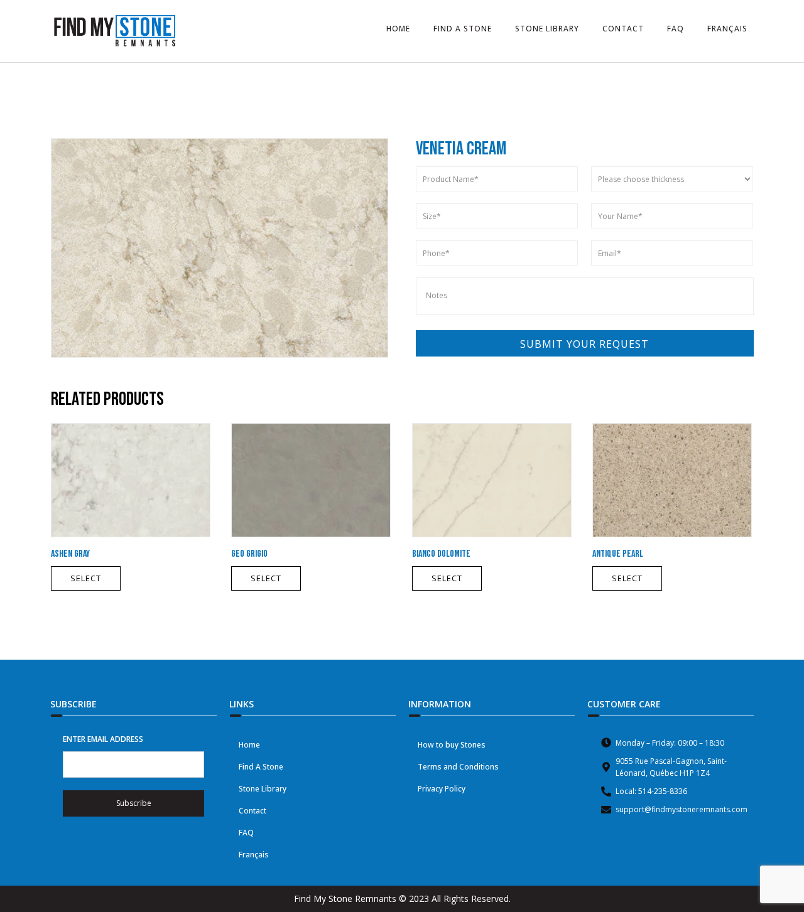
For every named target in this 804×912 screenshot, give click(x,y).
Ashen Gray (70, 554)
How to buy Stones (452, 744)
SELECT (85, 578)
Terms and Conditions (458, 766)
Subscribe (133, 803)
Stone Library (262, 788)
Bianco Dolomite (441, 554)
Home (249, 744)
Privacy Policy (441, 788)
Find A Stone (261, 766)
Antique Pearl (617, 554)
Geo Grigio (249, 554)
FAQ (246, 832)
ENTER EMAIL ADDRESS (103, 739)
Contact (252, 810)
